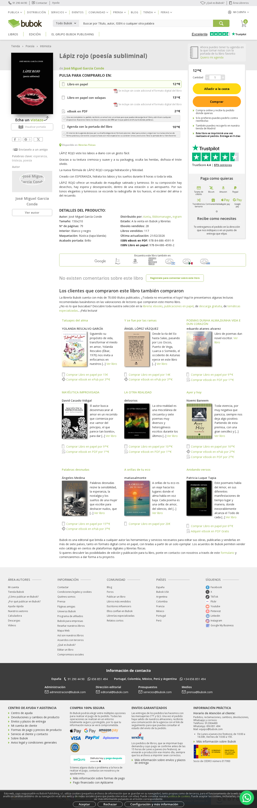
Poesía (29, 46)
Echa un (29, 119)
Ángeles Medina (73, 478)
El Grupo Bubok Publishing (72, 34)
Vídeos (12, 625)
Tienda (15, 46)
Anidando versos (199, 469)
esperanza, (40, 156)
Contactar (41, 3)
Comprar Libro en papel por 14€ (149, 374)
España (160, 587)
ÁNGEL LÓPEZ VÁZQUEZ (141, 328)
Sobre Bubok (19, 738)
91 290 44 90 (19, 3)
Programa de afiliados (70, 616)
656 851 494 (100, 679)
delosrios (131, 400)
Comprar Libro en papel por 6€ (211, 526)
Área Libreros (241, 3)
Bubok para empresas (70, 621)
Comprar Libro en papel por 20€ (149, 524)
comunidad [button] (97, 12)
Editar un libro (65, 649)
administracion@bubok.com (68, 692)
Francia (160, 606)
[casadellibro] (117, 264)
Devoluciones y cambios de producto (35, 717)
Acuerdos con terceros (70, 640)
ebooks (158, 306)
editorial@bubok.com (114, 692)
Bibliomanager (161, 216)
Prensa (61, 601)
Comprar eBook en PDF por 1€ (212, 380)
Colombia (161, 601)
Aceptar (84, 804)
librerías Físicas (87, 145)
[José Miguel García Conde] (32, 178)
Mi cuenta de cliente (24, 725)
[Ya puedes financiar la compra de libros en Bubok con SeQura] (98, 759)
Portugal (161, 615)
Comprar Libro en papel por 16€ (212, 446)
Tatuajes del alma (75, 320)
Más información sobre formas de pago (99, 778)
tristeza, (17, 160)
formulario (227, 553)
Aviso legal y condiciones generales (34, 742)
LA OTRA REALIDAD (138, 392)
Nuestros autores (18, 611)
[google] (100, 264)
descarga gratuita (210, 306)
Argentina (161, 596)
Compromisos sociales (70, 654)
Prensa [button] (118, 12)
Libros (13, 34)
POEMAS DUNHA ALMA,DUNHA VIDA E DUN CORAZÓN (214, 322)
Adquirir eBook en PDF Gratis (209, 531)
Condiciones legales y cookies (74, 592)
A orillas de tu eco (137, 469)
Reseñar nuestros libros (71, 625)
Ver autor (32, 212)
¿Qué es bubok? (66, 645)
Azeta (147, 216)
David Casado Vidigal (77, 400)
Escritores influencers (119, 606)
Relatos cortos (115, 620)
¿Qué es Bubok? (215, 3)
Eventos (78, 12)
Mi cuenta (13, 587)
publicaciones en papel (179, 306)
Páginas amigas (66, 606)
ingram (177, 216)
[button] (238, 12)
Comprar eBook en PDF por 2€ (212, 457)
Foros (110, 592)
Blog (134, 12)
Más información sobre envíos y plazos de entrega (160, 761)
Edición (35, 34)
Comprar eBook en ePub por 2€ (212, 452)
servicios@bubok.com (157, 692)
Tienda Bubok (16, 592)
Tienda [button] (148, 12)
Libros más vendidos (119, 601)
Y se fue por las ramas (140, 320)
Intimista (45, 46)
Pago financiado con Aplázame (93, 782)
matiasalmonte (135, 478)
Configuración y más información (154, 804)
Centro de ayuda (22, 713)
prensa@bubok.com (200, 692)
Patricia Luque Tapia (201, 478)
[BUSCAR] (221, 23)
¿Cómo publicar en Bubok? (23, 596)
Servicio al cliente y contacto (29, 734)
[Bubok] (25, 23)
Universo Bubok (66, 611)
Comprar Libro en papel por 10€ (150, 446)
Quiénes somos (66, 596)
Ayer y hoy (194, 392)
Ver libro (111, 364)
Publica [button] (13, 12)
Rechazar (110, 804)
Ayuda (55, 2)
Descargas (14, 620)
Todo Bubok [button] (64, 23)
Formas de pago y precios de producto (36, 730)
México (160, 611)
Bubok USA (162, 592)
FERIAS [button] (165, 12)
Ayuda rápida (15, 606)
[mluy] (205, 264)
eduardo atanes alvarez (204, 328)
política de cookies (179, 796)
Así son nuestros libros (70, 635)
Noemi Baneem (198, 400)
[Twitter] (38, 139)
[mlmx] (187, 264)
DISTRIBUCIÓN (36, 12)
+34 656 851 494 (195, 679)
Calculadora (15, 615)
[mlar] (170, 264)
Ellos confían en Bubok (120, 611)
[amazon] (135, 264)
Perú (158, 620)
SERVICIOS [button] (57, 12)
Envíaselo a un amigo (33, 149)
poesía (27, 160)
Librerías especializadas (120, 615)
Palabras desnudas (75, 469)
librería (147, 306)
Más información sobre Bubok (216, 741)
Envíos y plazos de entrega (28, 721)
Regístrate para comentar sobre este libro (175, 278)
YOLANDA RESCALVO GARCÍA (82, 328)
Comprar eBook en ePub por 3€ (87, 379)
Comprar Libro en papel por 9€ (211, 374)
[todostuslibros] (152, 264)
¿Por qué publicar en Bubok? (24, 601)
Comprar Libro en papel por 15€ (86, 374)
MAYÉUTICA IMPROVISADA (80, 392)
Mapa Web (63, 630)
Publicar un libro (116, 596)
